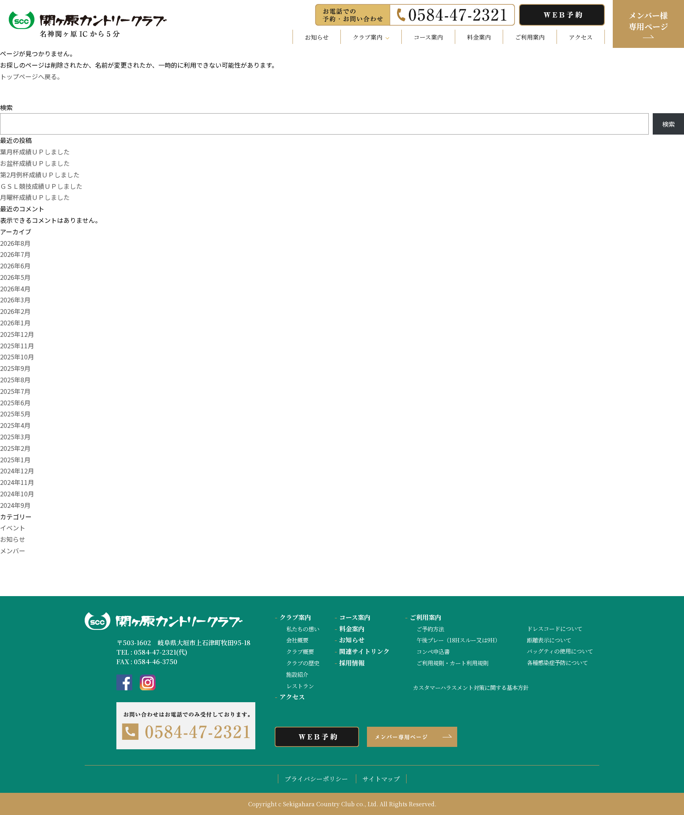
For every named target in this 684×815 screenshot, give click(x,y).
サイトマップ (381, 778)
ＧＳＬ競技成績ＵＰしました (41, 186)
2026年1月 (15, 322)
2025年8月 (15, 379)
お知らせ (317, 37)
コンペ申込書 (433, 651)
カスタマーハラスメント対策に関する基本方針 (471, 687)
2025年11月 (17, 345)
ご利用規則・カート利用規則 (452, 663)
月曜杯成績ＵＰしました (35, 197)
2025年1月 (15, 459)
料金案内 (479, 37)
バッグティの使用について (560, 651)
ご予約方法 (430, 629)
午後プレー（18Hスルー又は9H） (458, 640)
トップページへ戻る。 (31, 76)
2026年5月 (15, 277)
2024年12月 (17, 470)
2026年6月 (15, 265)
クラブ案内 (293, 617)
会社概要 (297, 640)
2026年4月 (15, 288)
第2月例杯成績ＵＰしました (40, 174)
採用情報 (349, 662)
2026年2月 (15, 311)
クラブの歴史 (302, 663)
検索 (6, 107)
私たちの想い (302, 629)
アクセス (581, 37)
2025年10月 (17, 356)
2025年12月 (17, 334)
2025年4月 (15, 425)
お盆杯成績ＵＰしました (35, 163)
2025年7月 (15, 391)
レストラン (300, 686)
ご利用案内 (530, 37)
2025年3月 (15, 436)
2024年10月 (17, 493)
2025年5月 (15, 413)
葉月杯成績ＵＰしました (35, 151)
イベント (12, 527)
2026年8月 (15, 243)
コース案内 (428, 37)
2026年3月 (15, 299)
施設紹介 (297, 674)
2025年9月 (15, 368)
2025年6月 (15, 402)
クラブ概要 (300, 651)
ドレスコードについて (554, 628)
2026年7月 (15, 254)
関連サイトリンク (362, 651)
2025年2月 (15, 448)
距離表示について (549, 640)
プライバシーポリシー (316, 778)
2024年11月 (17, 482)
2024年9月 (15, 505)
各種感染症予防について (557, 662)
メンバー (12, 550)
